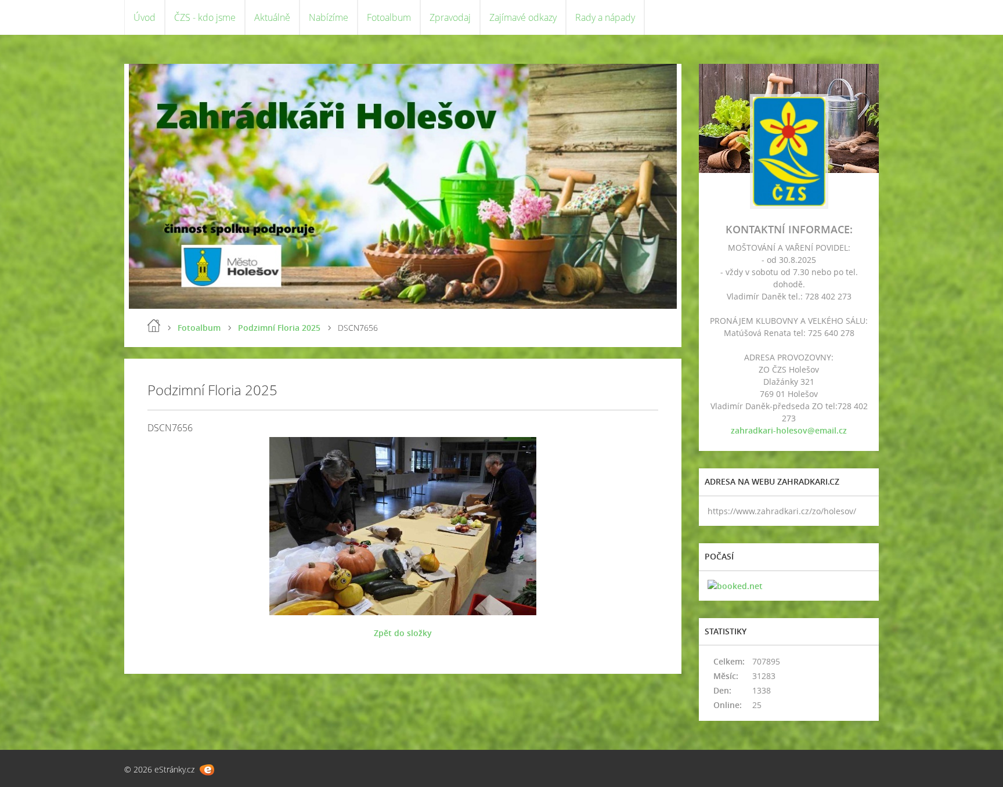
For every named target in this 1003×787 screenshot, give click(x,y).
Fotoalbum (389, 17)
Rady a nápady (605, 17)
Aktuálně (272, 17)
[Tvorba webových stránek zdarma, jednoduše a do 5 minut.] (207, 769)
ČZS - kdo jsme (205, 17)
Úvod (145, 17)
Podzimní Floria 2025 (279, 327)
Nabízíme (328, 17)
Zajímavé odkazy (523, 17)
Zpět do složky (403, 632)
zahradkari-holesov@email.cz (789, 430)
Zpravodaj (450, 17)
